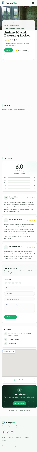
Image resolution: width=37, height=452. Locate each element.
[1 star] (5, 282)
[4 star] (16, 282)
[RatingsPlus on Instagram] (7, 432)
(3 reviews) (20, 40)
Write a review (22, 50)
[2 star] (9, 282)
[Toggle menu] (33, 3)
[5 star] (20, 282)
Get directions (20, 380)
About (4, 437)
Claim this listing (19, 403)
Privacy (27, 437)
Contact (18, 437)
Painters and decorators (11, 25)
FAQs (11, 437)
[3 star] (13, 282)
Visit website (12, 343)
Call (9, 50)
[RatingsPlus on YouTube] (12, 432)
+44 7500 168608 (13, 339)
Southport (14, 23)
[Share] (6, 55)
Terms (4, 440)
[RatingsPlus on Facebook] (3, 432)
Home (6, 23)
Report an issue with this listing (20, 410)
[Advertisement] (18, 81)
